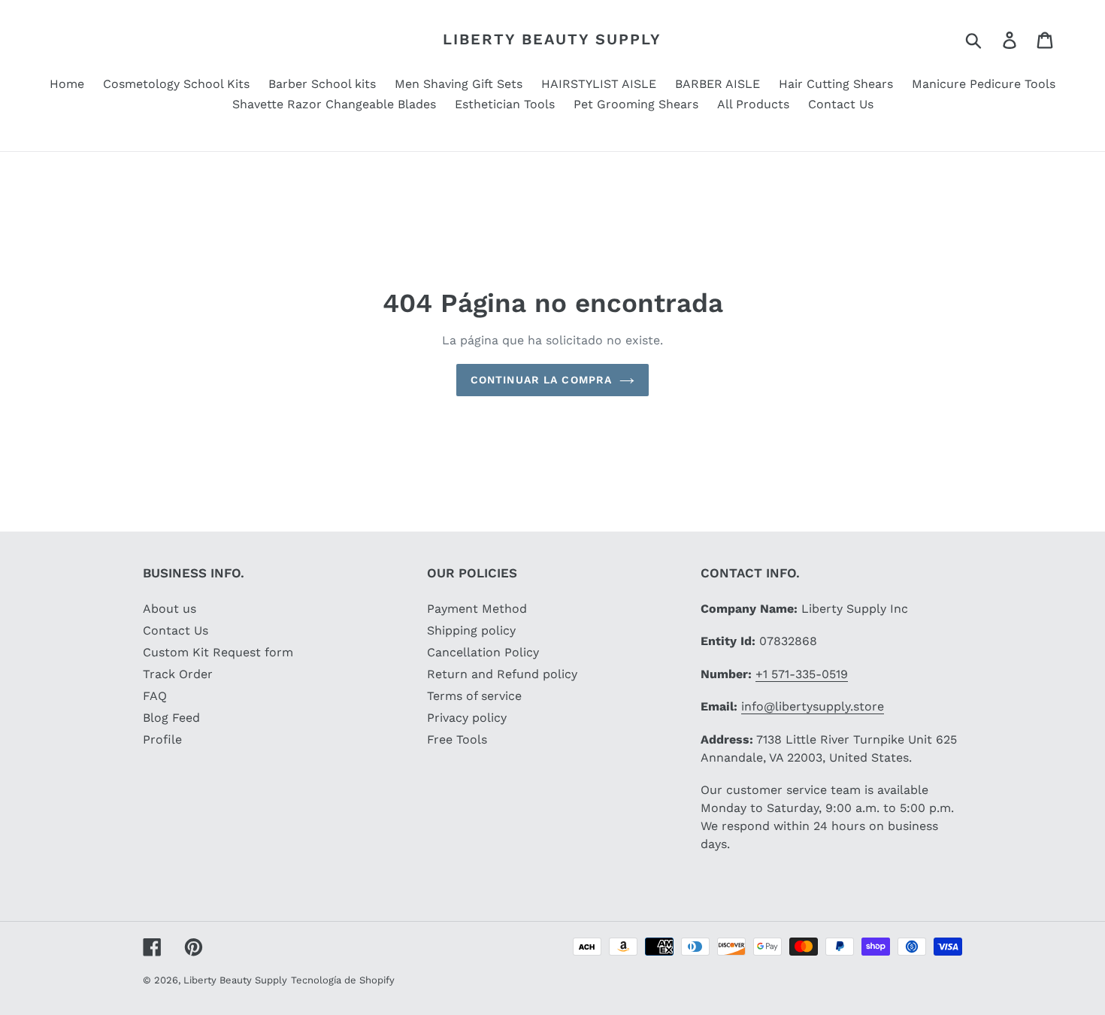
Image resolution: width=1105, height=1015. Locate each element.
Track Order (178, 674)
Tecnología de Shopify (343, 980)
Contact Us (175, 630)
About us (169, 608)
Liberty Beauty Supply (552, 39)
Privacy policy (467, 717)
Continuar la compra (541, 380)
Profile (162, 739)
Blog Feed (171, 717)
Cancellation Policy (483, 652)
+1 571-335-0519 (801, 674)
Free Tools (457, 739)
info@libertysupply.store (812, 706)
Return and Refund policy (502, 674)
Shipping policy (471, 630)
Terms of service (474, 696)
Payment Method (477, 608)
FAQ (155, 696)
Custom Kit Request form (218, 652)
